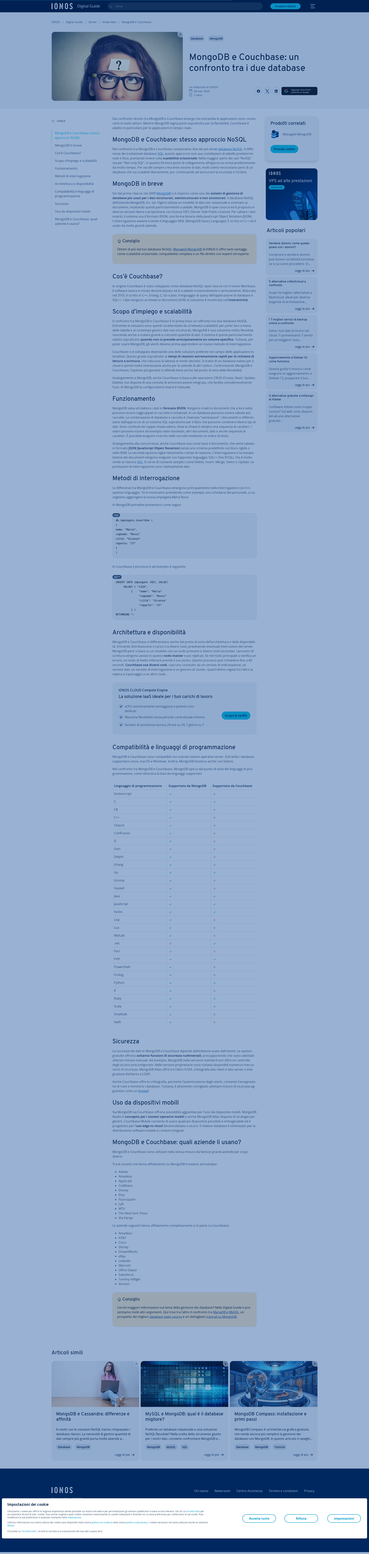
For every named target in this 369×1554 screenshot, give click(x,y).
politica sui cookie (101, 1522)
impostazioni (74, 1517)
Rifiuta (10, 1525)
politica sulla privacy (137, 1522)
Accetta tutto (193, 1511)
